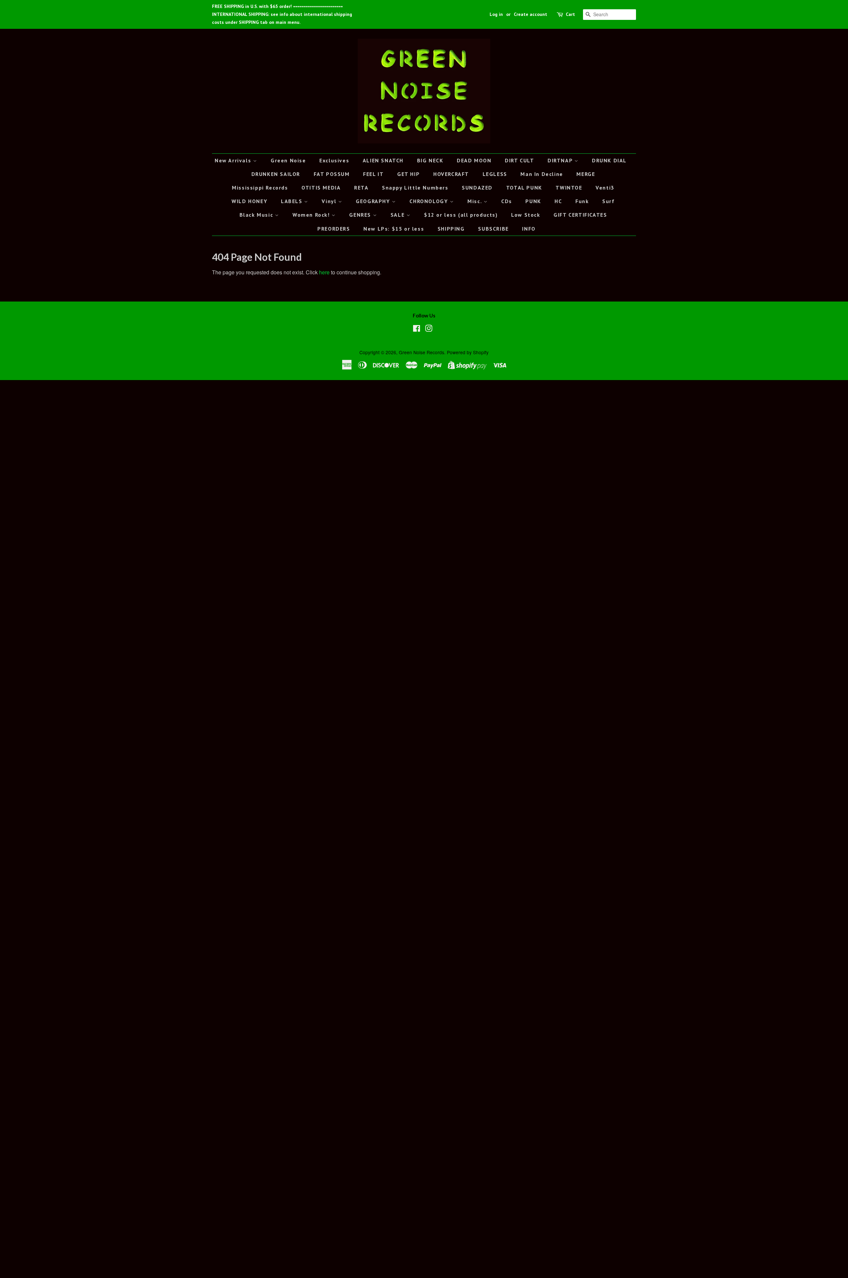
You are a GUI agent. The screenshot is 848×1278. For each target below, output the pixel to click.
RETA (361, 187)
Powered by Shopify (468, 352)
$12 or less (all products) (461, 214)
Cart (570, 14)
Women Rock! (312, 214)
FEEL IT (373, 174)
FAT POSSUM (332, 174)
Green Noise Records (421, 352)
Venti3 (605, 187)
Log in (496, 14)
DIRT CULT (519, 160)
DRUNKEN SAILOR (275, 174)
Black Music (257, 214)
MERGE (585, 174)
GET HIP (408, 174)
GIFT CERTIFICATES (580, 214)
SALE (398, 214)
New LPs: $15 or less (393, 228)
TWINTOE (569, 187)
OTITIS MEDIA (321, 187)
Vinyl (330, 201)
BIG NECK (430, 160)
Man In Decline (541, 174)
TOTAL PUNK (524, 187)
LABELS (292, 201)
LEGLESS (495, 174)
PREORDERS (333, 228)
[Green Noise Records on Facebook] (416, 329)
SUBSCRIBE (493, 228)
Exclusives (334, 160)
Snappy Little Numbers (415, 187)
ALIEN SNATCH (383, 160)
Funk (582, 201)
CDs (506, 201)
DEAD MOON (474, 160)
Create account (530, 14)
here (324, 272)
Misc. (475, 201)
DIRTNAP (561, 160)
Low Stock (525, 214)
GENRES (361, 214)
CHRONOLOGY (429, 201)
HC (558, 201)
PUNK (533, 201)
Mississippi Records (260, 187)
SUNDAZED (477, 187)
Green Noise (288, 160)
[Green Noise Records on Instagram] (428, 329)
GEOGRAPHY (374, 201)
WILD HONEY (249, 201)
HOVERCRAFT (451, 174)
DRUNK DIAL (609, 160)
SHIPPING (451, 228)
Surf (608, 201)
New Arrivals (234, 160)
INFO (528, 228)
